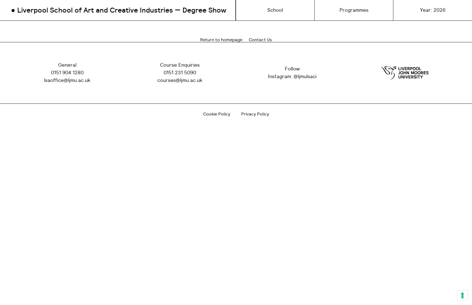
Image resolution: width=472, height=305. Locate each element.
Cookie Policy (216, 114)
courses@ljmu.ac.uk (179, 80)
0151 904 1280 (67, 72)
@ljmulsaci (305, 76)
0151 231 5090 (180, 72)
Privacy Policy (255, 114)
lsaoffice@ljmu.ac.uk (67, 80)
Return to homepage (221, 40)
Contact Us (260, 40)
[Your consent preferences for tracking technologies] (462, 295)
